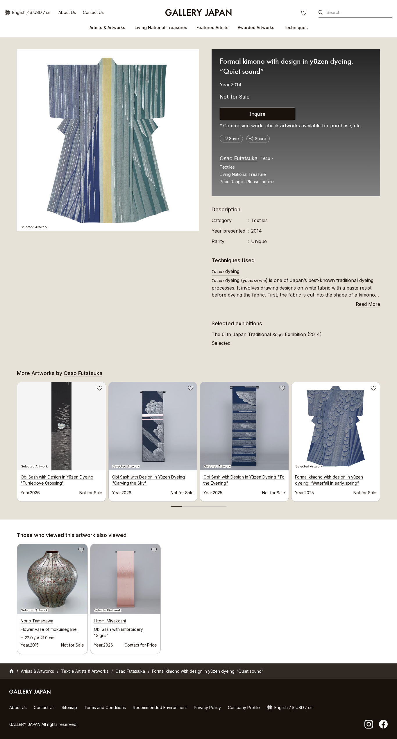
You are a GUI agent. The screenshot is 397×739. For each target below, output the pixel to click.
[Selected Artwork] (108, 140)
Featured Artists (212, 27)
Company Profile (244, 707)
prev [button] (16, 440)
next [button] (380, 440)
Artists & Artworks (107, 27)
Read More (368, 304)
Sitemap (69, 707)
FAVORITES (304, 13)
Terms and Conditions (105, 707)
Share (260, 138)
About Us (67, 12)
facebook (383, 724)
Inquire (257, 114)
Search (333, 12)
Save (99, 389)
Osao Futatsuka (238, 158)
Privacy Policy (207, 707)
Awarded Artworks (256, 27)
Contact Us (93, 12)
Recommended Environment (160, 707)
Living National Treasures (161, 27)
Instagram (368, 724)
